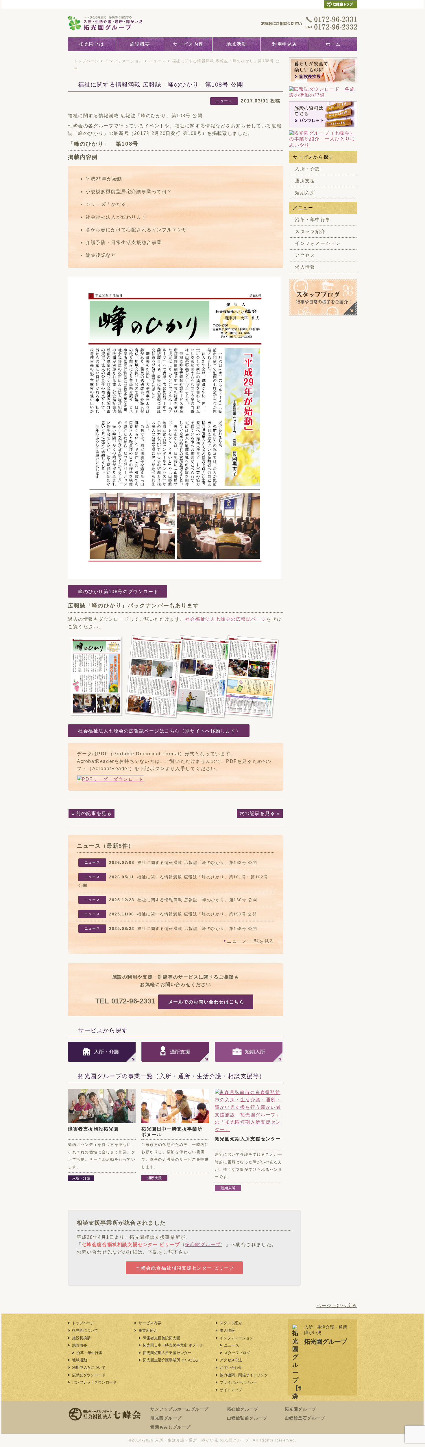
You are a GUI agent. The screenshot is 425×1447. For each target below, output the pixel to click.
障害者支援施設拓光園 (93, 1129)
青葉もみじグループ (170, 1427)
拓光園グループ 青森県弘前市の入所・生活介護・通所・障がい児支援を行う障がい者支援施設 (112, 22)
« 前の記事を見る (91, 813)
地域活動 (236, 44)
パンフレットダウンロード (94, 1382)
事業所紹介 (147, 1330)
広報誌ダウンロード (89, 1375)
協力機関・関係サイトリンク (244, 1375)
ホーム (333, 44)
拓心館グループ (203, 1244)
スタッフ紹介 (310, 231)
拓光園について (85, 1330)
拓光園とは (91, 44)
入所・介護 (307, 168)
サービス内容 (188, 44)
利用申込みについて (89, 1367)
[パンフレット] (323, 114)
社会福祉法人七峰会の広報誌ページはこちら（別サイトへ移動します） (159, 730)
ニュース (157, 61)
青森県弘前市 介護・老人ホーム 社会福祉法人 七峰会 (340, 4)
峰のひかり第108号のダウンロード (118, 591)
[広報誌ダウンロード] (323, 92)
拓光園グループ (300, 1409)
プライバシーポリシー (238, 1382)
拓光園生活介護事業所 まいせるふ (171, 1360)
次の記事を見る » (260, 813)
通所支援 (305, 180)
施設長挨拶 (81, 1338)
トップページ (86, 61)
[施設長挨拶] (323, 70)
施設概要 (140, 44)
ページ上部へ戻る (336, 1305)
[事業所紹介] (323, 139)
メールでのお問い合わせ (307, 4)
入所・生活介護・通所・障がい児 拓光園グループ (202, 1440)
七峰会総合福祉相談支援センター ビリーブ (131, 1244)
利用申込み (285, 44)
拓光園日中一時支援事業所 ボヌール (173, 1345)
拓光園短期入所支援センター (248, 1138)
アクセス (305, 255)
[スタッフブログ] (323, 312)
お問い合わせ (231, 1367)
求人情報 (305, 267)
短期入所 (305, 192)
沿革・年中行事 (312, 219)
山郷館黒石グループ (305, 1418)
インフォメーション (124, 61)
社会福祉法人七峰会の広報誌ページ (226, 619)
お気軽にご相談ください (309, 22)
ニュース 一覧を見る (250, 941)
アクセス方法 (231, 1360)
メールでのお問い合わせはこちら (206, 1001)
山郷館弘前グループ (247, 1418)
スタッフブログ (237, 1353)
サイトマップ (231, 1390)
